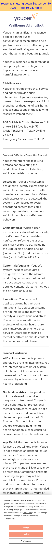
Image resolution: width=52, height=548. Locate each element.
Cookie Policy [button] (28, 513)
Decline (26, 534)
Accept (26, 527)
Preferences (26, 541)
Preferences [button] (9, 519)
